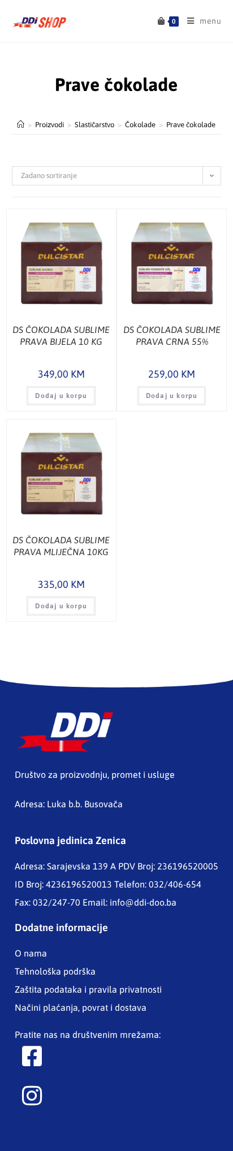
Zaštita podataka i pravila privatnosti (88, 989)
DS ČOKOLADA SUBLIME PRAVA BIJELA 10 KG (61, 335)
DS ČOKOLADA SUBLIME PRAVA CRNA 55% (172, 335)
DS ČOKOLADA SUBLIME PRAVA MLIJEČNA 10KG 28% (61, 546)
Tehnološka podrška (55, 971)
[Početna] (20, 124)
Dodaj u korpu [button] (61, 396)
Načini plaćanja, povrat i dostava (80, 1007)
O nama (31, 953)
